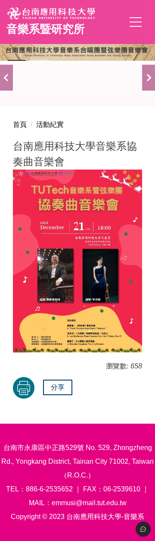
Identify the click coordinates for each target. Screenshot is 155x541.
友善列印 (23, 388)
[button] (6, 78)
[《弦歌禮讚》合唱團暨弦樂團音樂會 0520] (77, 69)
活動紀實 (50, 124)
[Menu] (135, 22)
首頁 (20, 124)
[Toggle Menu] (143, 529)
